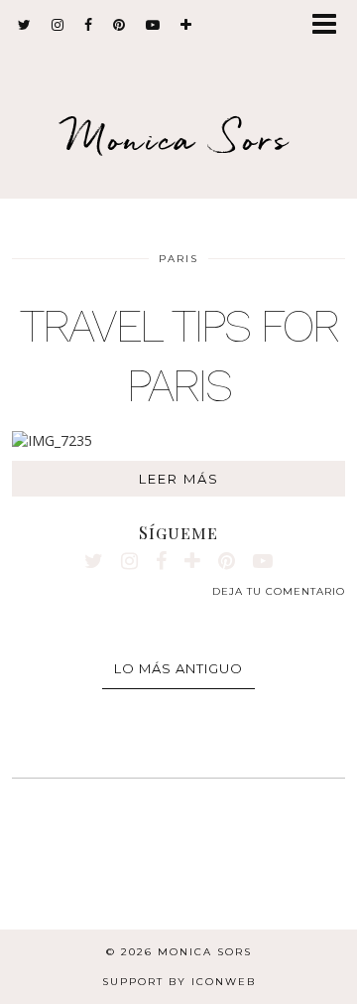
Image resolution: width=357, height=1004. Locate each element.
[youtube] (153, 25)
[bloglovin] (186, 25)
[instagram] (58, 25)
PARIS (178, 258)
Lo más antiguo (178, 668)
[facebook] (88, 25)
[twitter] (25, 25)
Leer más (179, 479)
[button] (330, 25)
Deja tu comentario (278, 591)
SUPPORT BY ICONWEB (179, 981)
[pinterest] (119, 25)
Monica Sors (178, 138)
